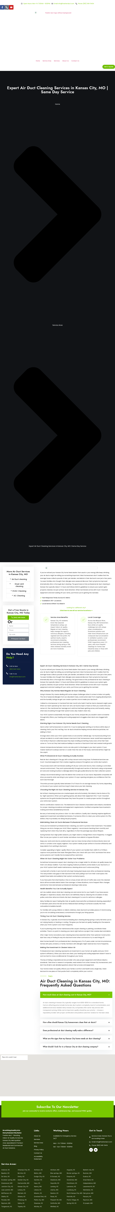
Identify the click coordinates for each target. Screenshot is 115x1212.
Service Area (47, 61)
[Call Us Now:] (7, 666)
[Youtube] (11, 7)
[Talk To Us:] (7, 673)
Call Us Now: (13, 666)
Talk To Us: (13, 674)
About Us (65, 61)
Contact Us (75, 61)
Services (57, 61)
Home (38, 61)
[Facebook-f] (2, 7)
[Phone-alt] (6, 7)
